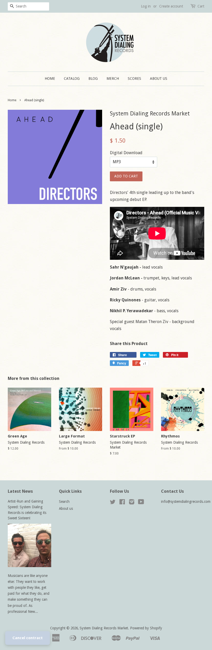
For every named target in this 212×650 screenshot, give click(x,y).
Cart (201, 6)
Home (50, 78)
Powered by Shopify (146, 628)
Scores (134, 78)
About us (158, 78)
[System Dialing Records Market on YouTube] (141, 503)
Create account (171, 6)
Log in (146, 6)
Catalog (72, 78)
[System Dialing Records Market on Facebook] (122, 503)
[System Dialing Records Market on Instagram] (131, 503)
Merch (113, 78)
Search (64, 501)
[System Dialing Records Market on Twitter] (113, 503)
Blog (93, 78)
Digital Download (126, 152)
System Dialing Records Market (104, 628)
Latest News (20, 491)
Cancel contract (27, 638)
